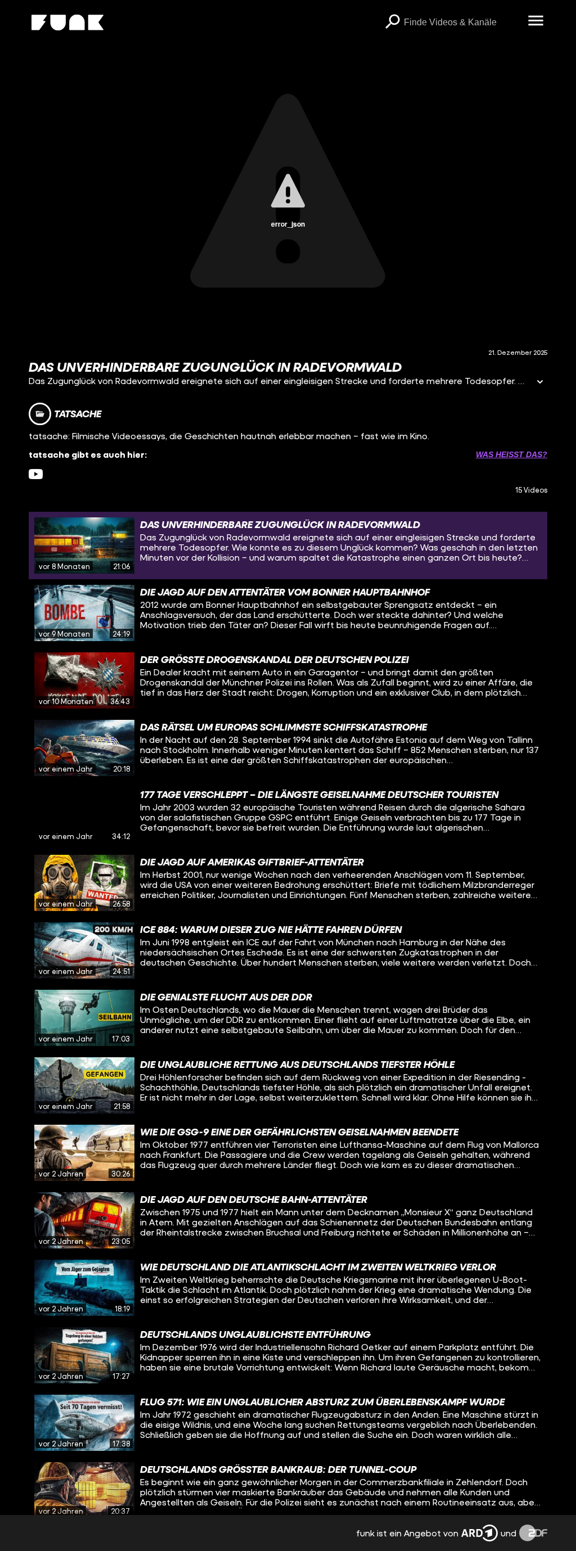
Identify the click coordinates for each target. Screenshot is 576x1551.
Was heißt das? (511, 454)
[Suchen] (392, 22)
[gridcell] (288, 545)
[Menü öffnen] (536, 21)
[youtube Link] (36, 474)
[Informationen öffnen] (540, 383)
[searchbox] (462, 22)
